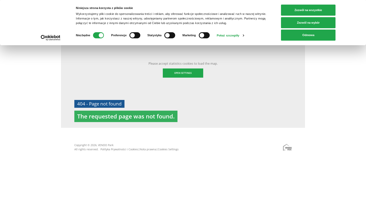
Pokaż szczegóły (228, 35)
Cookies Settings (168, 149)
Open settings (183, 73)
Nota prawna (148, 149)
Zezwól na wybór (308, 22)
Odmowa (308, 35)
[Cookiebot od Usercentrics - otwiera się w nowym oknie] (50, 38)
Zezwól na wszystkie (308, 10)
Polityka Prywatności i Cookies (119, 149)
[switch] (134, 35)
